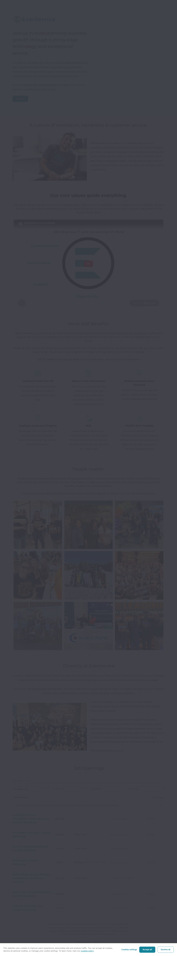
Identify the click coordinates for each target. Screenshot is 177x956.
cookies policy (87, 951)
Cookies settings (129, 949)
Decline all (165, 949)
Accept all (147, 949)
